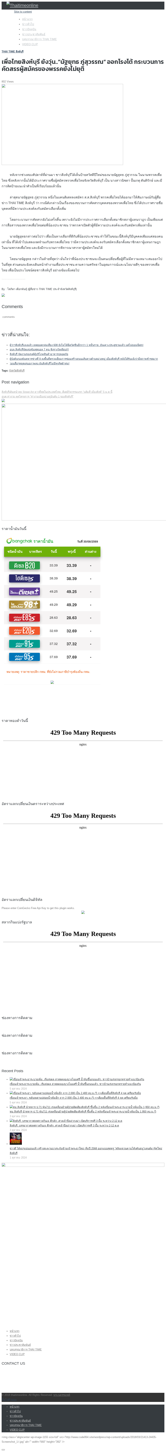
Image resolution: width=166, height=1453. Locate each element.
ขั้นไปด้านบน (9, 1399)
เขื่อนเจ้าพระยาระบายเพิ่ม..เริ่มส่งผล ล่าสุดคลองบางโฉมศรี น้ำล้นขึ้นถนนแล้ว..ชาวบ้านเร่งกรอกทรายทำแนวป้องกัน (75, 1084)
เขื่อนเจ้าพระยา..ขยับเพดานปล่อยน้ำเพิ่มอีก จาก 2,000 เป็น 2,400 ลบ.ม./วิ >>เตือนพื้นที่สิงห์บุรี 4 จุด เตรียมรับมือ (74, 1097)
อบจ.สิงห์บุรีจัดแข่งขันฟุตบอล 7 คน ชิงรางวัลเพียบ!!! (39, 349)
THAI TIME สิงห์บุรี (12, 51)
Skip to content (23, 11)
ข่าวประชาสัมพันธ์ (33, 34)
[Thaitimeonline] (22, 5)
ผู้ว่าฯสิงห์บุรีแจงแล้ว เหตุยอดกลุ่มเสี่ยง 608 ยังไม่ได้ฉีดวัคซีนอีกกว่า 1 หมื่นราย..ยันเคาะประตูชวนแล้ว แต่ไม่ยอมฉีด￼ (76, 345)
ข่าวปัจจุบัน (29, 29)
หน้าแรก (27, 19)
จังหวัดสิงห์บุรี (16, 370)
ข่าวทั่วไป (28, 24)
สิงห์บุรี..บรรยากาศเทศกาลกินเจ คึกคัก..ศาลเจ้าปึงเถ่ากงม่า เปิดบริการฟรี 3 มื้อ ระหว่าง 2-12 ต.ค (64, 1125)
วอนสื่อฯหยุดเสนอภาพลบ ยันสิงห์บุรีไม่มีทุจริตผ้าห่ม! (39, 363)
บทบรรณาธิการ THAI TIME (39, 39)
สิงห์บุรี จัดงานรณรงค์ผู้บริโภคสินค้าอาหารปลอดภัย (39, 354)
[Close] (3, 1449)
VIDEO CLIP (30, 44)
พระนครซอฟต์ (61, 1394)
